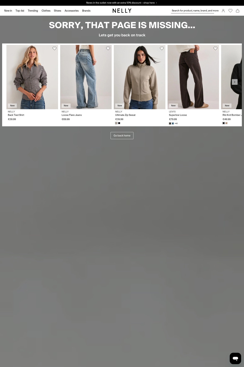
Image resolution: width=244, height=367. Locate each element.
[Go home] (122, 11)
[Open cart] (237, 11)
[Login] (223, 11)
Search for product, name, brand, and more (193, 10)
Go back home (122, 135)
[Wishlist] (230, 11)
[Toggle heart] (54, 48)
